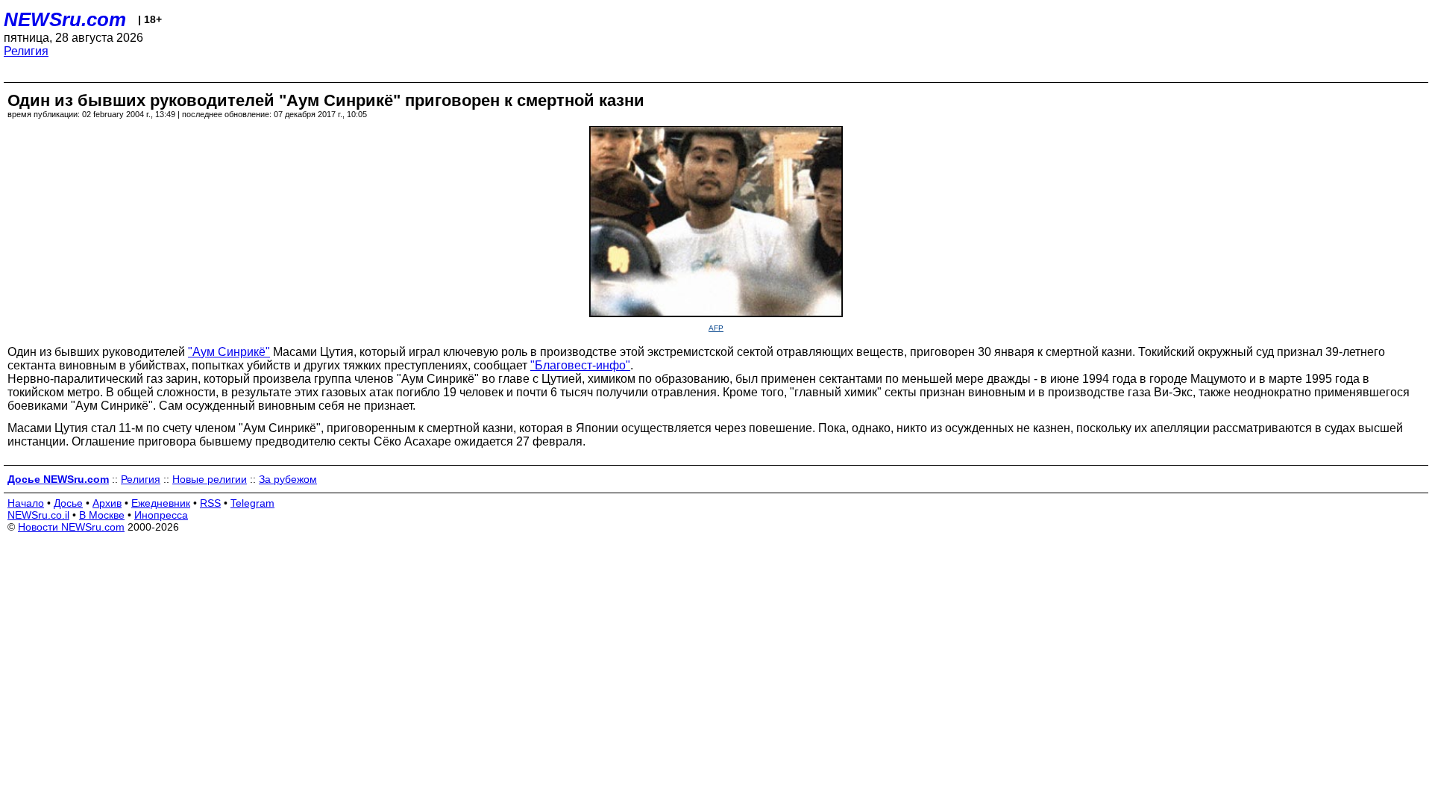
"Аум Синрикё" (229, 352)
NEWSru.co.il (38, 515)
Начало (25, 503)
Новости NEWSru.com (71, 527)
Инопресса (161, 515)
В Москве (102, 515)
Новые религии (209, 479)
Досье (68, 503)
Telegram (252, 503)
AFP (716, 328)
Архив (107, 503)
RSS (210, 503)
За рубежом (288, 479)
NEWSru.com (65, 19)
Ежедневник (160, 503)
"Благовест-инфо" (580, 365)
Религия (26, 51)
